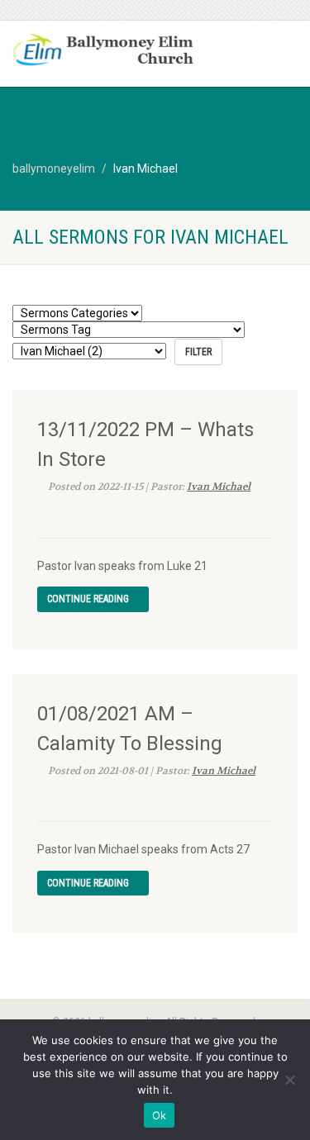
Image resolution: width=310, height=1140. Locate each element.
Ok (159, 1115)
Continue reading (89, 599)
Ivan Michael (218, 486)
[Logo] (103, 51)
